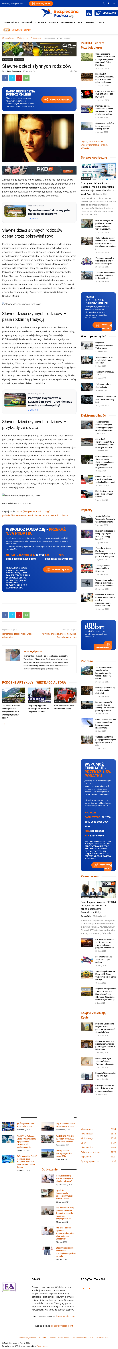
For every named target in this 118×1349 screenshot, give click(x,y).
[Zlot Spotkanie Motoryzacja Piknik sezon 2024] (47, 1153)
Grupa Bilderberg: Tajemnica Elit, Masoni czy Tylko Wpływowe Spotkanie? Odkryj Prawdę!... (105, 59)
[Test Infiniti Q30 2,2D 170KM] (87, 375)
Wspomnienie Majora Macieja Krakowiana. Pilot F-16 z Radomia (104, 583)
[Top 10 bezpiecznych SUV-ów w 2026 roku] (47, 1126)
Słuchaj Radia (43, 3)
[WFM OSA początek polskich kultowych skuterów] (87, 360)
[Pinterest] (19, 78)
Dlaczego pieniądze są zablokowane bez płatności (105, 690)
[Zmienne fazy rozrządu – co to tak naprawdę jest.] (87, 399)
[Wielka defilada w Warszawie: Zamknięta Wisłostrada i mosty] (87, 519)
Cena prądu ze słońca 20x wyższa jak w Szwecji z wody (104, 126)
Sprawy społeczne (94, 157)
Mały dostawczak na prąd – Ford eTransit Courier (104, 494)
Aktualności (27, 22)
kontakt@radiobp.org (62, 1325)
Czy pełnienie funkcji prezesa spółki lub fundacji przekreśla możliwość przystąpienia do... (65, 1213)
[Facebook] (108, 3)
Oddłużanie (101, 647)
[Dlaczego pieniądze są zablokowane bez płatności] (87, 690)
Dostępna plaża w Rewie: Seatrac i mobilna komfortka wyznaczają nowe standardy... (98, 187)
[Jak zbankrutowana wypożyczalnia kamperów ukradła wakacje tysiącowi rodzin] (13, 695)
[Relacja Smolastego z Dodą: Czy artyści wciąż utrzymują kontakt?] (87, 534)
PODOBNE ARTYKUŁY (17, 682)
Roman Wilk (86, 916)
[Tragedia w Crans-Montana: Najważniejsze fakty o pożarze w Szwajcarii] (87, 551)
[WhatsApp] (26, 78)
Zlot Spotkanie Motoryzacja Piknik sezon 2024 (64, 1153)
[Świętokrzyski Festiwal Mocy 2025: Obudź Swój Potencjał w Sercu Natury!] (87, 974)
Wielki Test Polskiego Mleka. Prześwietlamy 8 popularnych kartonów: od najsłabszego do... (26, 1141)
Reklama (90, 22)
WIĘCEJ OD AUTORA (51, 682)
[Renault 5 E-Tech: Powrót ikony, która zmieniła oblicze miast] (87, 479)
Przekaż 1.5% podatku (20, 30)
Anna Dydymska (14, 71)
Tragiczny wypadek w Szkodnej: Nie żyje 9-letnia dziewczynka (104, 261)
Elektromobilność (93, 415)
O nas (99, 22)
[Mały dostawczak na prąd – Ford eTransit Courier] (87, 494)
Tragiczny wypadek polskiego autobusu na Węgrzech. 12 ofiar (38, 708)
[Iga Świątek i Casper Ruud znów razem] (8, 1126)
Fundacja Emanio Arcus (59, 1337)
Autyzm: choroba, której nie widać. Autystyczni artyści (59, 635)
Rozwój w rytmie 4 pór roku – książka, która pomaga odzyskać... (104, 1088)
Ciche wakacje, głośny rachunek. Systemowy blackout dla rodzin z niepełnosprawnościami (105, 243)
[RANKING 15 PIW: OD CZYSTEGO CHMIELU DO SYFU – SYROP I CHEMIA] (47, 1139)
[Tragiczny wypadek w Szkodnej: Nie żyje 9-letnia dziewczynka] (87, 261)
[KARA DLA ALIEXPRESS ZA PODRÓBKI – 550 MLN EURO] (87, 94)
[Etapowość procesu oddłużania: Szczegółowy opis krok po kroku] (47, 1251)
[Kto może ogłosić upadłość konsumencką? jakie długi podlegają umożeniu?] (47, 1230)
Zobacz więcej (43, 1346)
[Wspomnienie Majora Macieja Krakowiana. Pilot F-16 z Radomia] (87, 583)
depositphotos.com (65, 1316)
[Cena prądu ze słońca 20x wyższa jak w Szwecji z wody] (87, 126)
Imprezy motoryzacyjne (92, 141)
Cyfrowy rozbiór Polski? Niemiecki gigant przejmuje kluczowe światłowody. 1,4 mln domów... (27, 1161)
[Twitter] (12, 78)
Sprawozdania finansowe (82, 1337)
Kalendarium (89, 876)
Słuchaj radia (60, 99)
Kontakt (42, 1337)
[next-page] (9, 724)
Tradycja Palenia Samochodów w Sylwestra (102, 568)
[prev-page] (4, 724)
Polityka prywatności (27, 1337)
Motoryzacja (22, 38)
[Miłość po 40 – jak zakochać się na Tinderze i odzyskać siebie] (87, 1061)
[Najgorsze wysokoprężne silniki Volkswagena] (87, 345)
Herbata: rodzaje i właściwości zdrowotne (17, 635)
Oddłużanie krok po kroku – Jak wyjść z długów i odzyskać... (64, 1178)
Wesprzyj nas (61, 569)
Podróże (87, 661)
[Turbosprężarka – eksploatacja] (87, 387)
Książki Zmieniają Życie (93, 1015)
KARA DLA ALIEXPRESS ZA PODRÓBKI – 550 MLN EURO (105, 94)
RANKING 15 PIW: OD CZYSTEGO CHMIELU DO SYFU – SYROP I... (65, 1139)
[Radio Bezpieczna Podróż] (60, 13)
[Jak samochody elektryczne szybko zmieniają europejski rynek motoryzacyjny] (87, 425)
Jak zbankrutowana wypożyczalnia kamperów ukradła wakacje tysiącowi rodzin (11, 711)
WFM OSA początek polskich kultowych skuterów (104, 360)
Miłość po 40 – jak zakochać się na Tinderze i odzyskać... (104, 1061)
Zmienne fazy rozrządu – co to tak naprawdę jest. (105, 399)
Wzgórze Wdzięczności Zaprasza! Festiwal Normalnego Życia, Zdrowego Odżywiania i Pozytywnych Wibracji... (105, 994)
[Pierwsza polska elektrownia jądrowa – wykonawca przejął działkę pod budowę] (87, 109)
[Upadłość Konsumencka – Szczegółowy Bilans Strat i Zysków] (47, 1193)
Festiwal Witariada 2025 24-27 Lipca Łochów (103, 959)
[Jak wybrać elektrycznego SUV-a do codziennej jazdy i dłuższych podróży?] (87, 442)
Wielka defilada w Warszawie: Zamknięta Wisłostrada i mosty (105, 519)
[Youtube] (113, 3)
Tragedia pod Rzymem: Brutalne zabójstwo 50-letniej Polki (105, 275)
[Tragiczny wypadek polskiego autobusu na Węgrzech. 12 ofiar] (39, 695)
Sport (80, 22)
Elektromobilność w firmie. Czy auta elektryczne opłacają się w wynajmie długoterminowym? (104, 462)
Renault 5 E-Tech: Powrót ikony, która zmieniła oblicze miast (105, 479)
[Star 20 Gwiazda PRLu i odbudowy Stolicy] (65, 695)
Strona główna (11, 22)
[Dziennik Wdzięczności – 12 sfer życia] (87, 1076)
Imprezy (86, 510)
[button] (104, 3)
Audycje (52, 22)
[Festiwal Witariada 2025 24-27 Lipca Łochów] (87, 959)
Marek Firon (86, 194)
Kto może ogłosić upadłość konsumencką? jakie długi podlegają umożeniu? (65, 1233)
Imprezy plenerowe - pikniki (92, 897)
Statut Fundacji (102, 1337)
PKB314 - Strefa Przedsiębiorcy (92, 45)
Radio (41, 22)
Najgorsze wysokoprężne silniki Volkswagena (104, 345)
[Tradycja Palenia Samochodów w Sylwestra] (87, 568)
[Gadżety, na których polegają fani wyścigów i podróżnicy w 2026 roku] (87, 740)
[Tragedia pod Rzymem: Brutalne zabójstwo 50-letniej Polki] (87, 275)
